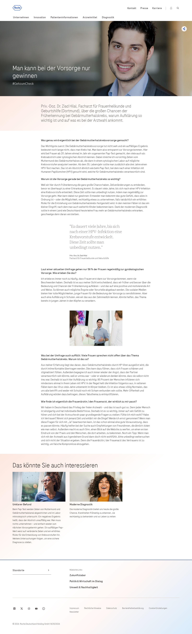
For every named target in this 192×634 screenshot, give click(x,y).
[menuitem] (21, 17)
